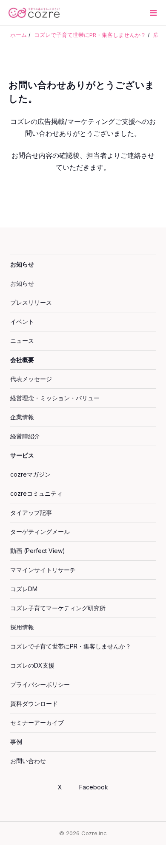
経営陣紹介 (25, 436)
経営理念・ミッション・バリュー (55, 397)
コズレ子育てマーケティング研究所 (58, 608)
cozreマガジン (30, 474)
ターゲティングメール (40, 531)
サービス (22, 455)
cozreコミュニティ (36, 493)
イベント (22, 321)
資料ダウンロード (34, 703)
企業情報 (22, 417)
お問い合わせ (28, 760)
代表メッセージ (31, 378)
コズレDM (23, 588)
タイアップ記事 (31, 512)
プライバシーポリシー (40, 684)
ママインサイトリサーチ (43, 569)
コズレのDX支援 (32, 665)
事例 (16, 741)
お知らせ (22, 264)
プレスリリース (31, 302)
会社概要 (22, 359)
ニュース (22, 340)
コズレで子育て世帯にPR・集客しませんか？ (70, 646)
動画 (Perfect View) (37, 550)
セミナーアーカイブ (37, 722)
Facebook (93, 787)
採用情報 (22, 627)
